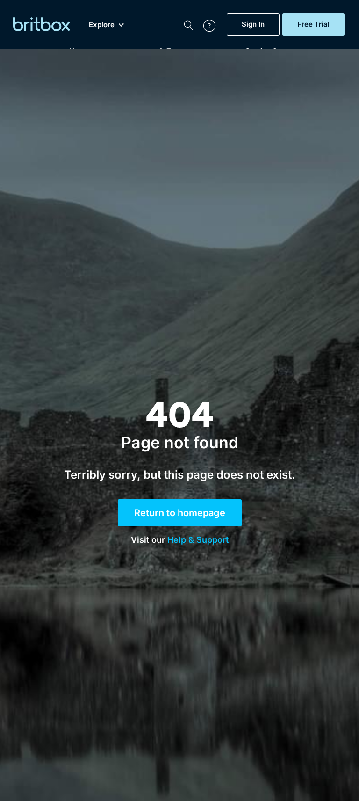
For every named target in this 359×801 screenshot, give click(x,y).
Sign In (253, 24)
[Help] (205, 24)
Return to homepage (179, 512)
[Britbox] (41, 24)
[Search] (188, 24)
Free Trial (313, 24)
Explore (102, 25)
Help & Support (198, 540)
